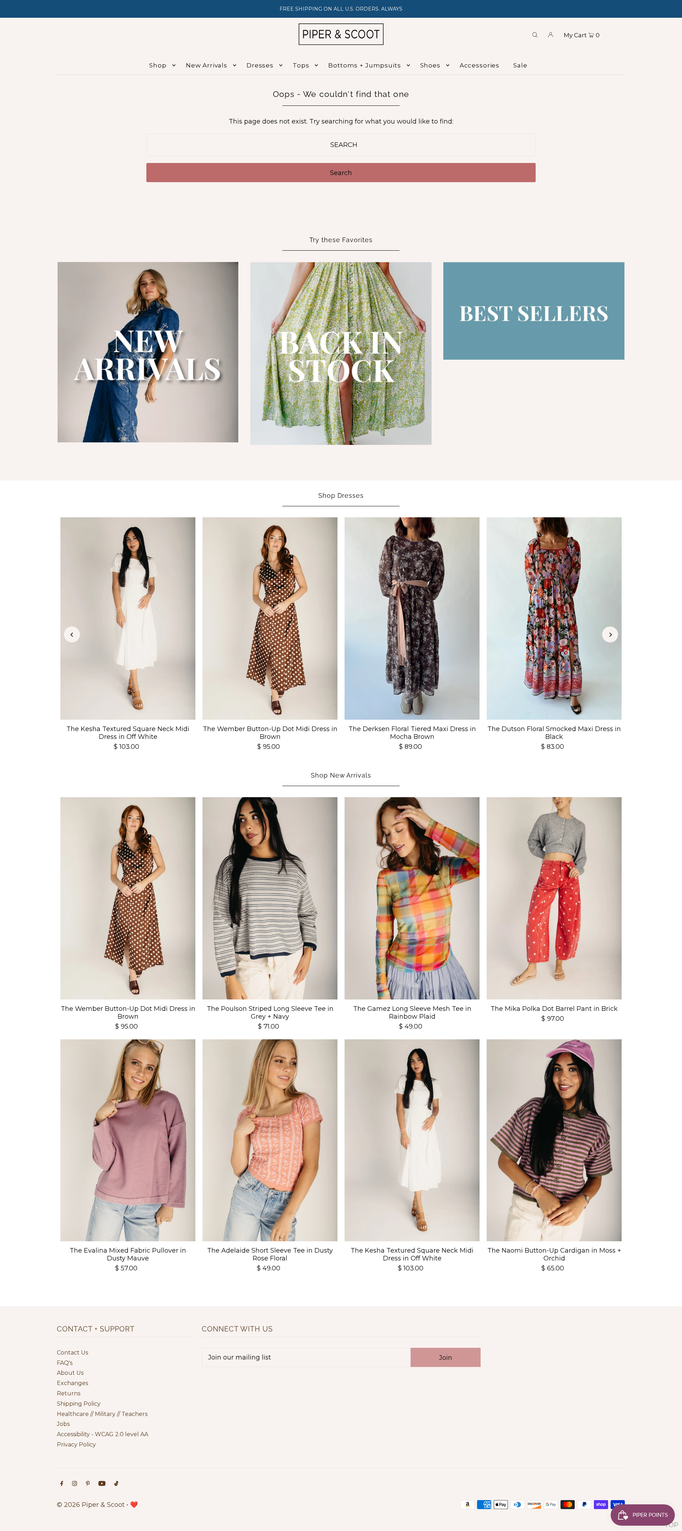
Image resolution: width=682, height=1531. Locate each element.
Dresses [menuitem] (260, 65)
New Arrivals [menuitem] (206, 65)
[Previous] (72, 635)
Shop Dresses (341, 495)
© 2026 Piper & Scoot (91, 1505)
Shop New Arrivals (341, 775)
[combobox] (341, 145)
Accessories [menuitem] (479, 65)
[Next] (610, 635)
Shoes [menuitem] (430, 65)
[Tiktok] (116, 1484)
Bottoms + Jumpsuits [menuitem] (364, 65)
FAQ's (64, 1363)
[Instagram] (74, 1484)
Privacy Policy (76, 1444)
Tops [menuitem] (301, 65)
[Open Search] (535, 34)
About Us (70, 1372)
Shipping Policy (79, 1403)
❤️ (134, 1505)
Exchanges (72, 1383)
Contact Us (72, 1352)
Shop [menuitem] (157, 65)
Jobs (63, 1424)
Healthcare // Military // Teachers (102, 1414)
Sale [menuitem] (520, 65)
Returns (68, 1393)
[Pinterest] (88, 1484)
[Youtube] (101, 1484)
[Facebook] (61, 1484)
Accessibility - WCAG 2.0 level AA (102, 1434)
